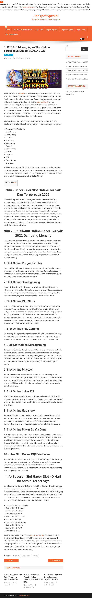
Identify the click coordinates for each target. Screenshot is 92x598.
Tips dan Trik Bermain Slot (22, 30)
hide (14, 182)
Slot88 (21, 93)
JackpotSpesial (46, 16)
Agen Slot (39, 30)
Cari (67, 46)
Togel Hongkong (52, 30)
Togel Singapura (67, 30)
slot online (26, 555)
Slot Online (8, 55)
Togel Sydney (81, 30)
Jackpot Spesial (24, 58)
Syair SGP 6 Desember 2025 (78, 79)
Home (7, 30)
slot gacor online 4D (37, 535)
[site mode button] (82, 39)
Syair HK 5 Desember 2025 (77, 75)
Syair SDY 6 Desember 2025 (78, 62)
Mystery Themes (24, 595)
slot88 (35, 555)
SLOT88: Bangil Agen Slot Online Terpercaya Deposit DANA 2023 (13, 577)
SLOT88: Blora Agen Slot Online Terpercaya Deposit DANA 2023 (53, 577)
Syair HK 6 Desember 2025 (77, 66)
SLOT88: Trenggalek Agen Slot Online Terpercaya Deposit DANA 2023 (33, 578)
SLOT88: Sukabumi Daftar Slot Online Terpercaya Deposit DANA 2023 (56, 561)
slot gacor (16, 555)
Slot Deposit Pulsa (11, 34)
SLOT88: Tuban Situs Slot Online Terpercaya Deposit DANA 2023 (13, 561)
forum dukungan (28, 7)
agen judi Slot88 (42, 102)
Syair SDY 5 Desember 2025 (78, 70)
